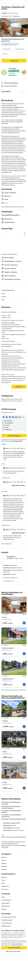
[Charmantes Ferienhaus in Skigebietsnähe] (14, 666)
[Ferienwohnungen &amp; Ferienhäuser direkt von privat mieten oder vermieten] (2, 2)
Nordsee (3, 857)
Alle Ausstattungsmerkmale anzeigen (11, 206)
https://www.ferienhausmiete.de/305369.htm (13, 837)
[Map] (14, 241)
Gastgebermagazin (6, 920)
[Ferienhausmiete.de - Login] (19, 2)
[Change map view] (3, 233)
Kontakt (3, 909)
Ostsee (3, 860)
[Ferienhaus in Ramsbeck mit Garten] (14, 605)
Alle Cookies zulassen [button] (14, 947)
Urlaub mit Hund (15, 823)
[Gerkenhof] (14, 739)
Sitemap (3, 869)
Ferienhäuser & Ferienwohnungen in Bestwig (13, 819)
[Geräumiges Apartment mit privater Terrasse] (14, 635)
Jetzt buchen (14, 60)
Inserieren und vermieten (8, 917)
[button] (22, 2)
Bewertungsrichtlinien (17, 441)
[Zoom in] (25, 233)
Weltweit (4, 866)
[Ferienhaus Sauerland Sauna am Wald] (14, 708)
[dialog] (14, 941)
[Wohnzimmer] (14, 27)
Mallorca (4, 863)
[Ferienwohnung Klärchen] (14, 770)
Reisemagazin (5, 903)
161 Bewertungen (13, 13)
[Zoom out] (25, 235)
